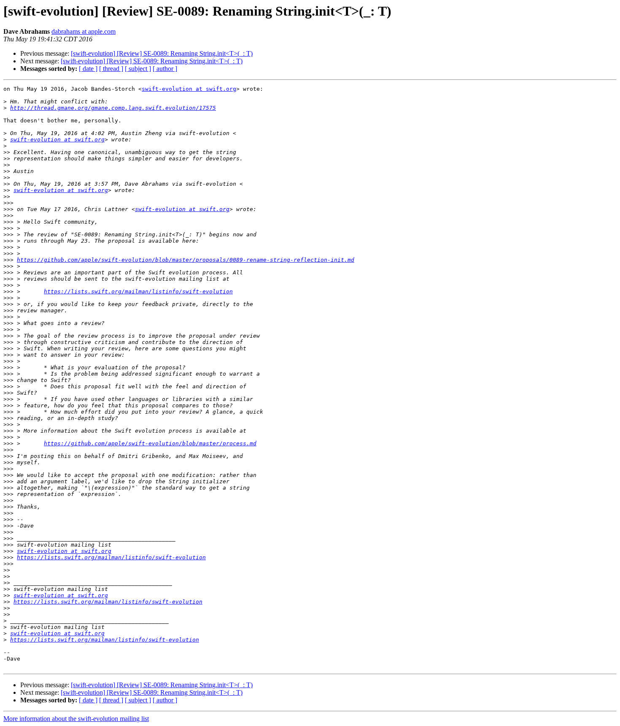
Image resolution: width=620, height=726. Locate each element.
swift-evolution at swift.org (189, 89)
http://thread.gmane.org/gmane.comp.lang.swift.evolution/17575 (113, 108)
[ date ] (88, 68)
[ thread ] (111, 68)
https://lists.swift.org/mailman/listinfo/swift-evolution (138, 291)
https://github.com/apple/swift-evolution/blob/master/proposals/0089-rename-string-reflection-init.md (185, 260)
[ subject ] (138, 68)
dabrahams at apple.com (83, 31)
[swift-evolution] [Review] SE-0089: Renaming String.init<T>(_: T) (162, 53)
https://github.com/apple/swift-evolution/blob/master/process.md (150, 443)
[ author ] (165, 68)
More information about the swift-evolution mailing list (76, 718)
